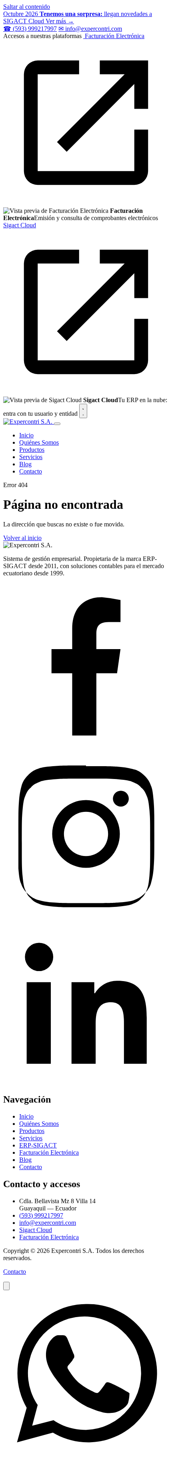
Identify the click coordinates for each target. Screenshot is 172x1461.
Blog (25, 464)
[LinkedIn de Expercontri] (86, 1082)
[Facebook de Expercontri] (86, 747)
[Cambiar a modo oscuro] (83, 411)
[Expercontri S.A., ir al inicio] (28, 421)
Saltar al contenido (26, 6)
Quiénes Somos (39, 442)
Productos (31, 449)
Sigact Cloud (35, 1229)
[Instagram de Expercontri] (86, 914)
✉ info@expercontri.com (90, 28)
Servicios (30, 456)
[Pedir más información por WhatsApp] (86, 1454)
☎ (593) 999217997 (30, 28)
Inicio (26, 435)
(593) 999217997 (41, 1215)
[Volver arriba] (6, 1286)
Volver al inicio (22, 537)
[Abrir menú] (57, 424)
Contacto (30, 471)
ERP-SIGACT (38, 1145)
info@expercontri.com (47, 1222)
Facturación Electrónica (49, 1152)
